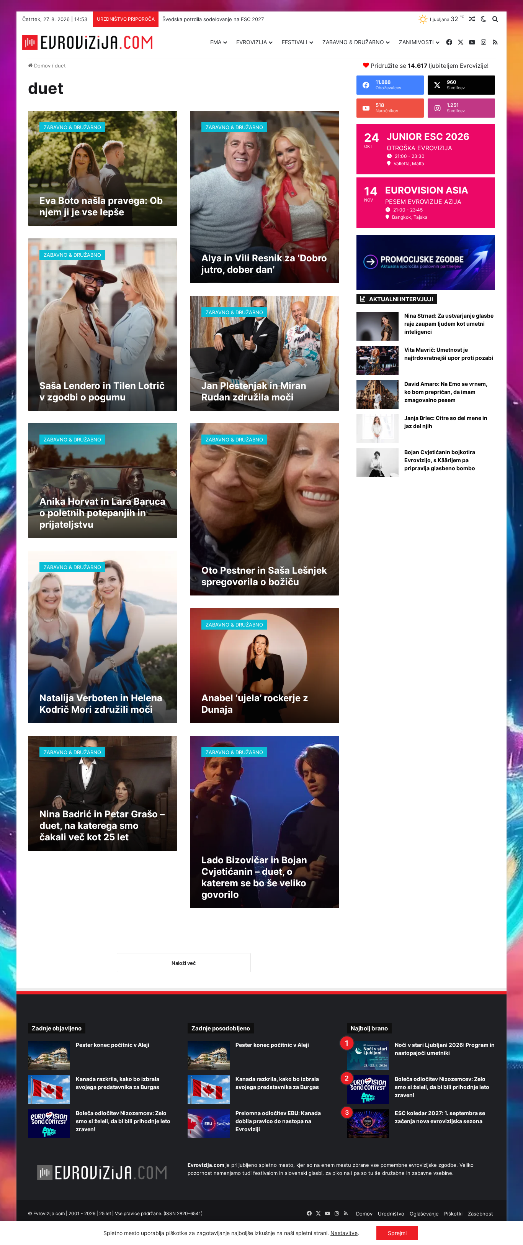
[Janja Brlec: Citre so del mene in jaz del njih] (377, 428)
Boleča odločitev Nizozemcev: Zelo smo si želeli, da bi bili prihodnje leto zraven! (123, 1121)
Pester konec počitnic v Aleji (112, 1045)
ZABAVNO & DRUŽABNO (353, 42)
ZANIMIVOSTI (416, 42)
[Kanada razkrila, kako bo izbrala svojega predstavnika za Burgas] (49, 1089)
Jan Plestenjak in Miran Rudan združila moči (253, 391)
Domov (42, 65)
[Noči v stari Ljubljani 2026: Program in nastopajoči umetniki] (368, 1055)
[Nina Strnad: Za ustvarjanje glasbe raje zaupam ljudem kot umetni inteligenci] (377, 326)
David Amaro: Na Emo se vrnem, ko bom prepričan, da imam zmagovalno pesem (445, 392)
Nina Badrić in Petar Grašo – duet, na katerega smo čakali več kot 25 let (102, 826)
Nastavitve (344, 1233)
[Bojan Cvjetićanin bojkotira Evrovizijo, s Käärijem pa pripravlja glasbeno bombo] (377, 462)
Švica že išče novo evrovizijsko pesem (207, 19)
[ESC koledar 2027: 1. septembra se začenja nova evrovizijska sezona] (368, 1123)
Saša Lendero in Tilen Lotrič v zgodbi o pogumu (102, 391)
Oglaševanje (424, 1214)
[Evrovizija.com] (87, 42)
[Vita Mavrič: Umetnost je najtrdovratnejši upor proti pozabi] (377, 360)
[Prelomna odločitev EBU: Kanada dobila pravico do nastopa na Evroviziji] (209, 1123)
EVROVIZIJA (251, 42)
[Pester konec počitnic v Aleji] (49, 1055)
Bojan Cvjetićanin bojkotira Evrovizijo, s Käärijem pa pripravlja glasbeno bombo (439, 460)
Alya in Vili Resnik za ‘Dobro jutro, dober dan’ (264, 264)
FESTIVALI (294, 42)
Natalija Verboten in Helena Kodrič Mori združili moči (100, 703)
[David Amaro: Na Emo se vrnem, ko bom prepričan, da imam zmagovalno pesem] (377, 394)
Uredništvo (391, 1214)
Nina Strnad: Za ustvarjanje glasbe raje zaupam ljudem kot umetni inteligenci (449, 323)
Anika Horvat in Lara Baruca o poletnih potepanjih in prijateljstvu (102, 513)
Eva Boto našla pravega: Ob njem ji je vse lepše (101, 206)
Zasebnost (480, 1214)
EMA (215, 42)
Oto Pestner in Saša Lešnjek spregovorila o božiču (264, 576)
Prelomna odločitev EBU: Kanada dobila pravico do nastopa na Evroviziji (278, 1121)
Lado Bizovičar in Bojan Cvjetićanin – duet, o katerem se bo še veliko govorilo (254, 877)
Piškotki (453, 1214)
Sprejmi (397, 1233)
